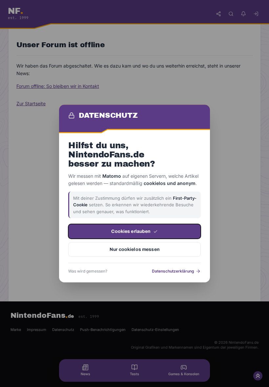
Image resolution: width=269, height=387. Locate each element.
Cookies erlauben (130, 231)
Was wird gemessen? (87, 271)
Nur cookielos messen (134, 249)
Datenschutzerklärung (173, 271)
